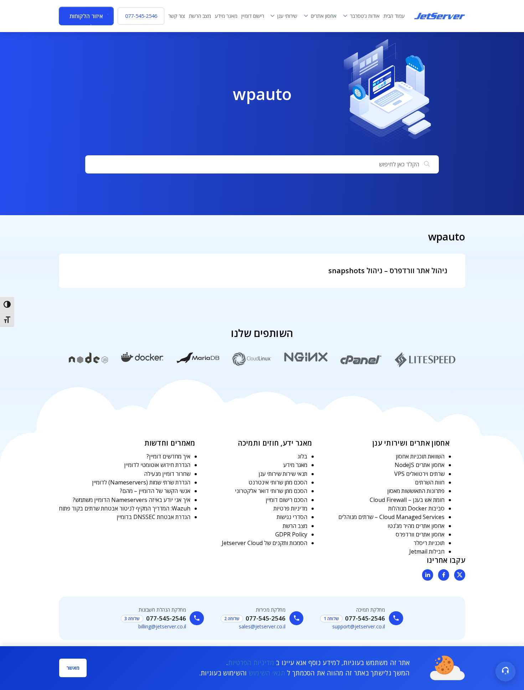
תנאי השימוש (267, 673)
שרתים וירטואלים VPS (419, 474)
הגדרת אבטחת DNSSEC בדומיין (153, 517)
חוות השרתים (430, 482)
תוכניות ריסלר (429, 543)
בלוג (302, 456)
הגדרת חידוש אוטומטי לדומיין (157, 465)
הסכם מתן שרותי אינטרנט (277, 482)
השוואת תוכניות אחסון (420, 456)
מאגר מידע (295, 465)
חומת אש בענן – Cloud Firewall (407, 500)
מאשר (72, 667)
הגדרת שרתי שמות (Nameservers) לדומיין (141, 482)
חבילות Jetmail (427, 551)
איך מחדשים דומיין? (168, 456)
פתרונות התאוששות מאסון (416, 491)
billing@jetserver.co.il (162, 626)
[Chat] (505, 671)
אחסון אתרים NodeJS (420, 465)
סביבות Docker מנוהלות (416, 508)
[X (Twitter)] (460, 575)
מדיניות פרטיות (290, 508)
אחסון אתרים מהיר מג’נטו (416, 526)
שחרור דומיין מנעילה (167, 474)
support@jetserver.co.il (358, 626)
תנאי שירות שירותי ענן (282, 474)
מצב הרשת (295, 526)
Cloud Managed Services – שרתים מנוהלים (391, 517)
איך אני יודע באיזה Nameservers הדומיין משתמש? (131, 500)
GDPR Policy (291, 534)
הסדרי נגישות (292, 517)
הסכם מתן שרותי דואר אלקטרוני (271, 491)
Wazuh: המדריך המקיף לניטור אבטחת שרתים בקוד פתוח (124, 508)
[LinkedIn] (427, 575)
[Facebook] (443, 575)
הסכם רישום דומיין (286, 500)
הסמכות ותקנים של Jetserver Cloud (264, 543)
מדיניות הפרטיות (251, 662)
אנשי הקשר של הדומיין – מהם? (155, 491)
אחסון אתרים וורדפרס (420, 534)
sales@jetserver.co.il (262, 626)
